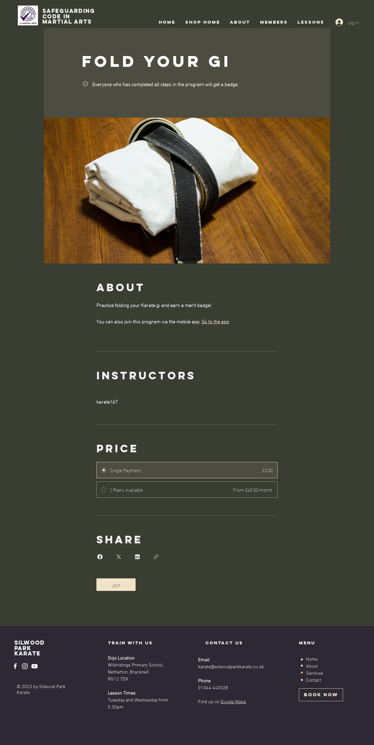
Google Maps (233, 702)
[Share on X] (118, 556)
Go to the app (215, 320)
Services (314, 673)
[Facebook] (15, 666)
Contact (313, 680)
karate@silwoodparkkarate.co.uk (231, 667)
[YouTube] (34, 666)
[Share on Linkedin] (137, 556)
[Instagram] (25, 666)
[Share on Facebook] (99, 556)
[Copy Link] (156, 556)
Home (312, 659)
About (312, 666)
